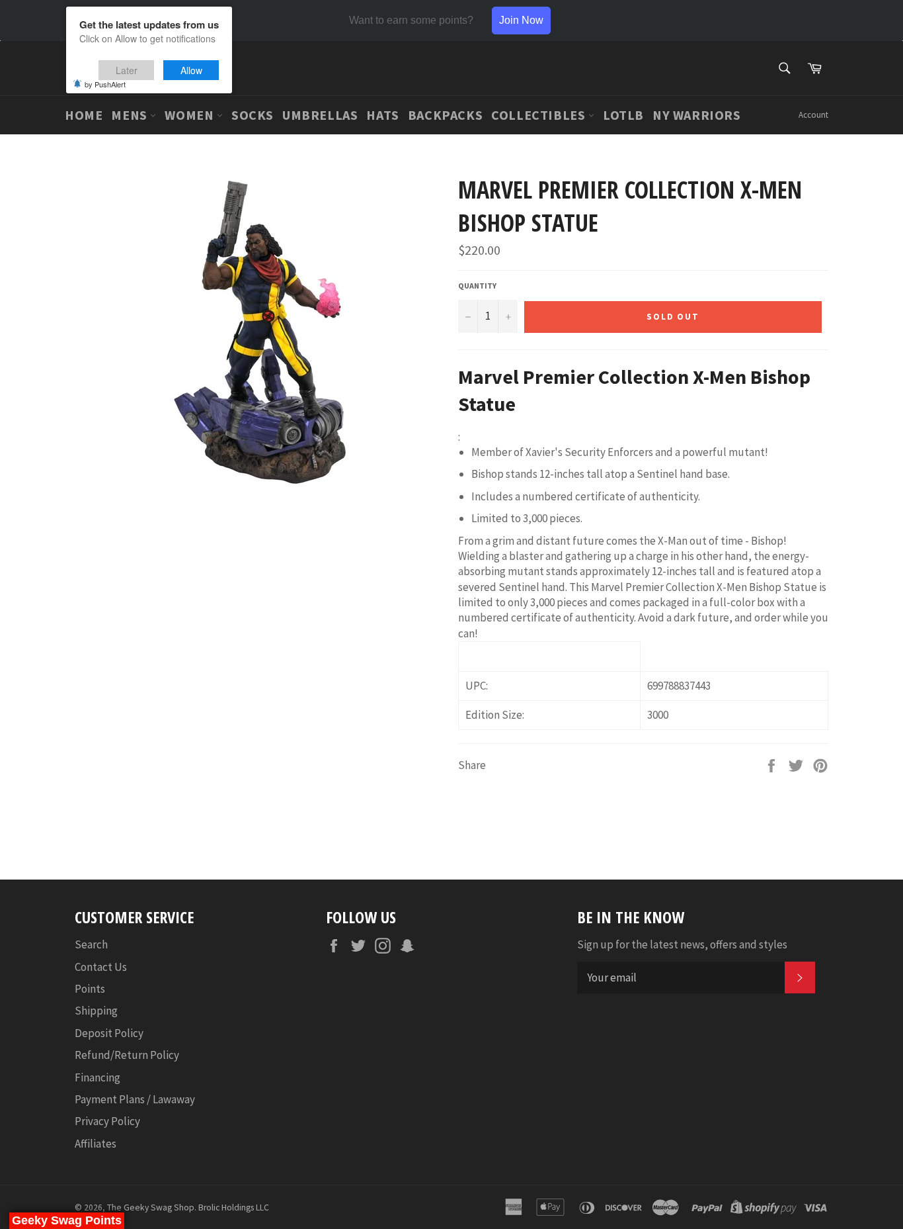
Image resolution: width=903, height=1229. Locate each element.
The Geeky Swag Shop (150, 1207)
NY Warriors (696, 115)
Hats (382, 115)
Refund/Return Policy (127, 1055)
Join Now (521, 20)
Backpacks (445, 115)
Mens (130, 115)
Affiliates (95, 1143)
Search (91, 944)
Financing (97, 1077)
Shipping (96, 1010)
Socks (252, 115)
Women (191, 115)
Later (126, 70)
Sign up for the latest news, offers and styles (682, 944)
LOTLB (623, 115)
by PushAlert (105, 84)
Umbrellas (320, 115)
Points (90, 988)
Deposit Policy (109, 1033)
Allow (191, 70)
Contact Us (101, 967)
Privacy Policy (107, 1121)
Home (83, 115)
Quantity (477, 286)
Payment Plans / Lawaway (135, 1099)
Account (813, 114)
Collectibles (539, 115)
